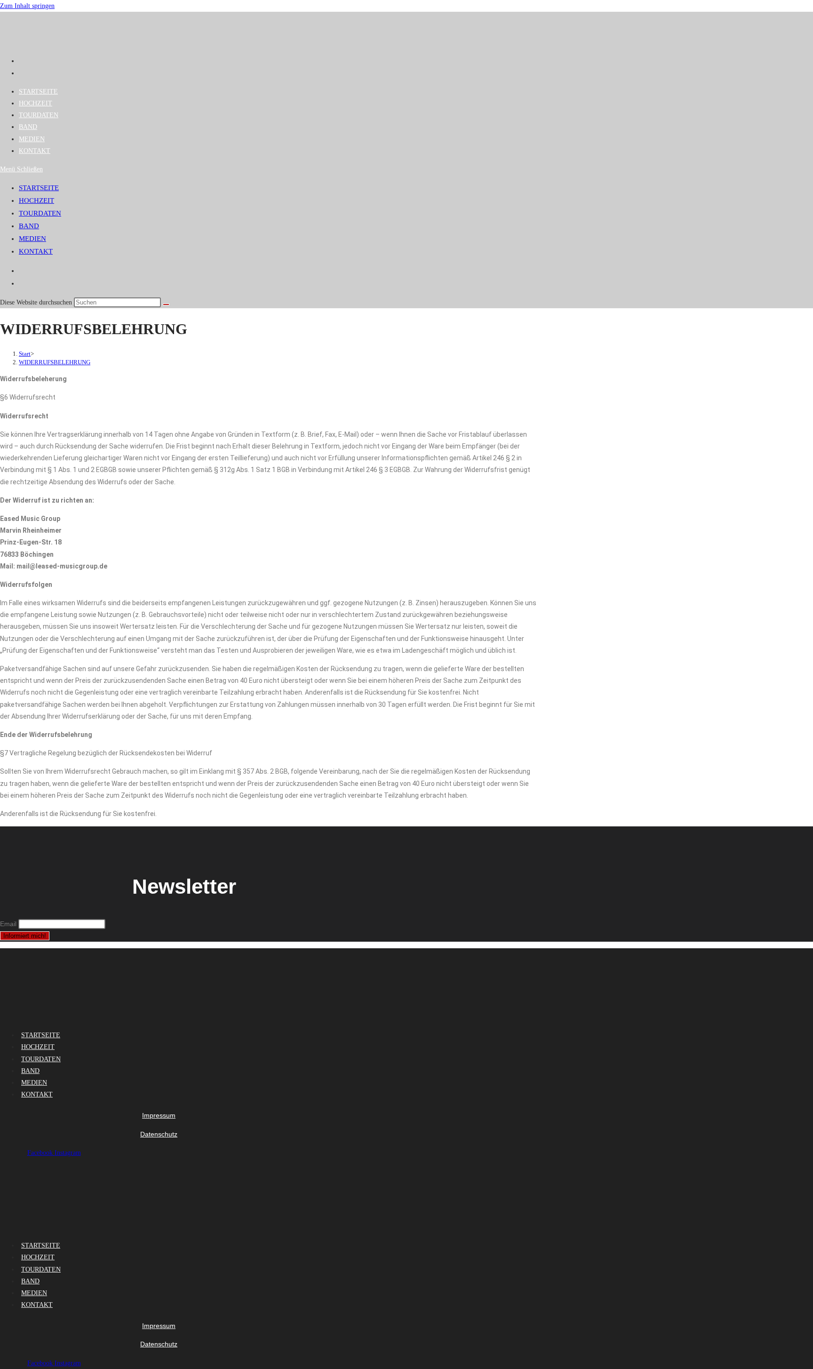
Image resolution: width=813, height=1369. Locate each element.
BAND (29, 226)
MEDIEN (32, 238)
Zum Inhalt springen (27, 5)
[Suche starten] (166, 304)
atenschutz (161, 1134)
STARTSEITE (39, 188)
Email (8, 924)
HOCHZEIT (36, 200)
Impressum (158, 1115)
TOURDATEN (40, 213)
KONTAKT (36, 251)
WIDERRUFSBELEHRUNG (54, 362)
